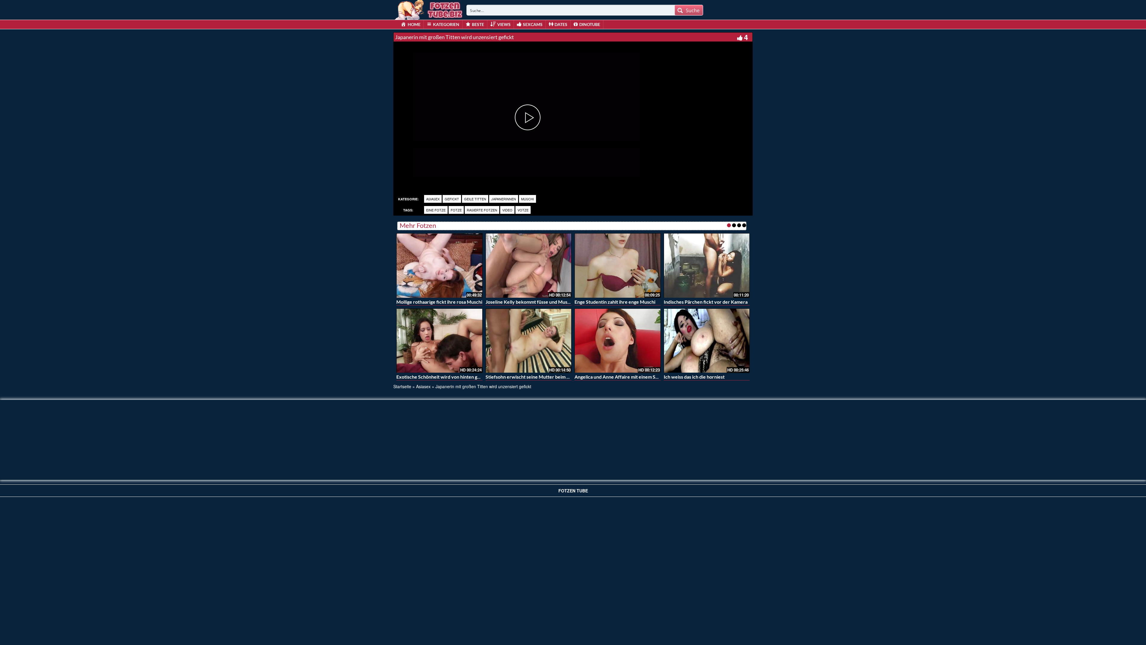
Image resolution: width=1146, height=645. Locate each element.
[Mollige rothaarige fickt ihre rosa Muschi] (439, 265)
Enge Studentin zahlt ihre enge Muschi (614, 302)
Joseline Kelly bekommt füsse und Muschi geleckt (538, 302)
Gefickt (452, 198)
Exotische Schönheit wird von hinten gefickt (443, 377)
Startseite (402, 386)
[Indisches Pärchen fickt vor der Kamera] (707, 265)
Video (507, 210)
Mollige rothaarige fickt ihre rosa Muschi (439, 302)
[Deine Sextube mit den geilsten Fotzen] (429, 9)
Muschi (527, 198)
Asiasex (433, 198)
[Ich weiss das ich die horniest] (707, 340)
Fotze (456, 210)
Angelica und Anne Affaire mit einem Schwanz (623, 377)
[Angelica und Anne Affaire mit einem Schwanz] (617, 340)
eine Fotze (436, 210)
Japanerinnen (503, 198)
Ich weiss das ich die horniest (694, 377)
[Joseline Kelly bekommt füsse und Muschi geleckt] (529, 265)
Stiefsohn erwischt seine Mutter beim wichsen (535, 377)
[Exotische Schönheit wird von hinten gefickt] (439, 340)
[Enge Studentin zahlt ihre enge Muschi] (617, 265)
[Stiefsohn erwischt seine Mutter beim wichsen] (529, 340)
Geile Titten (475, 198)
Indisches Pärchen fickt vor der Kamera (706, 302)
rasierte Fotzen (482, 210)
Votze (523, 210)
